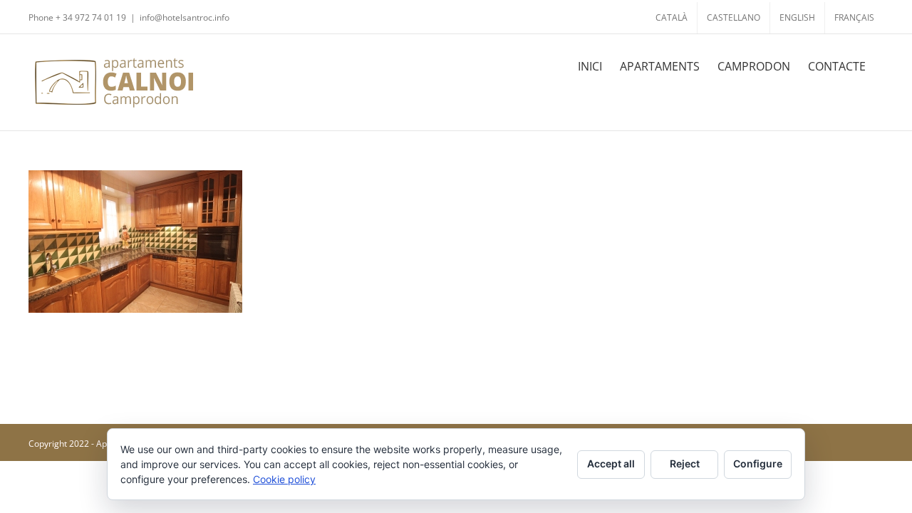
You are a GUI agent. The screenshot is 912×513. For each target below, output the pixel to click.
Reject (685, 463)
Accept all (611, 463)
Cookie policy (284, 479)
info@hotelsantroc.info (184, 17)
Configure (757, 463)
